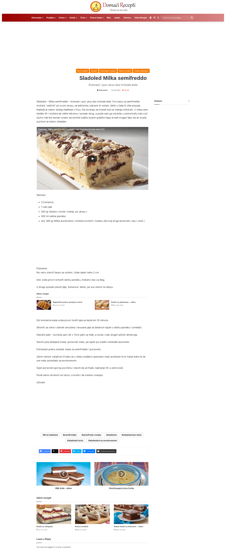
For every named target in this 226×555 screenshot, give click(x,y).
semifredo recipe (92, 435)
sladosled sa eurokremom (103, 440)
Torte (82, 17)
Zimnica (127, 17)
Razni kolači (125, 71)
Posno (62, 17)
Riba (109, 17)
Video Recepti (140, 17)
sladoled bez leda (132, 435)
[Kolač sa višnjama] (53, 514)
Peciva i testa (96, 17)
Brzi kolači (82, 71)
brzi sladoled (51, 435)
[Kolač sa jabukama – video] (102, 305)
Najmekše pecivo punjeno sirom (67, 302)
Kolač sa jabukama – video (123, 302)
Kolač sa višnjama (44, 526)
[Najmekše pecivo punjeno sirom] (44, 305)
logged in (51, 547)
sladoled (112, 435)
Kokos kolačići (81, 526)
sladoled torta (76, 440)
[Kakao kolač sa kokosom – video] (131, 514)
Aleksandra (103, 90)
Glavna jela (36, 17)
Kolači (72, 17)
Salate (117, 17)
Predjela (50, 17)
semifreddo (70, 435)
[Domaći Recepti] (112, 7)
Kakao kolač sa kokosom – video (128, 526)
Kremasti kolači (108, 71)
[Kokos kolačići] (92, 514)
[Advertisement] (113, 43)
